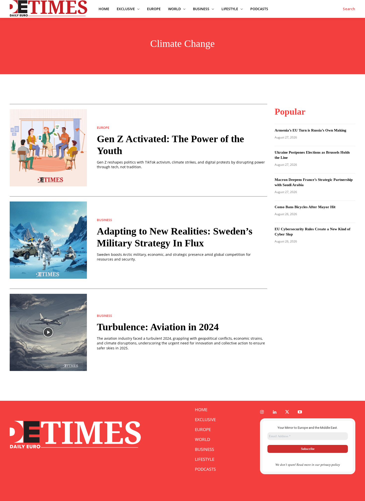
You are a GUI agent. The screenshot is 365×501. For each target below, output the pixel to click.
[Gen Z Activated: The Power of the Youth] (48, 147)
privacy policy (330, 465)
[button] (349, 9)
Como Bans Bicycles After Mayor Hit (305, 207)
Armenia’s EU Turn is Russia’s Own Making (310, 130)
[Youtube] (300, 412)
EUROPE (103, 127)
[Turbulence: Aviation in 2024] (48, 332)
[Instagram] (262, 412)
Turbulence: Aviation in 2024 (158, 327)
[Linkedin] (275, 412)
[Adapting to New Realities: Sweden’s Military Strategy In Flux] (48, 240)
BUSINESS (104, 220)
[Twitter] (287, 412)
